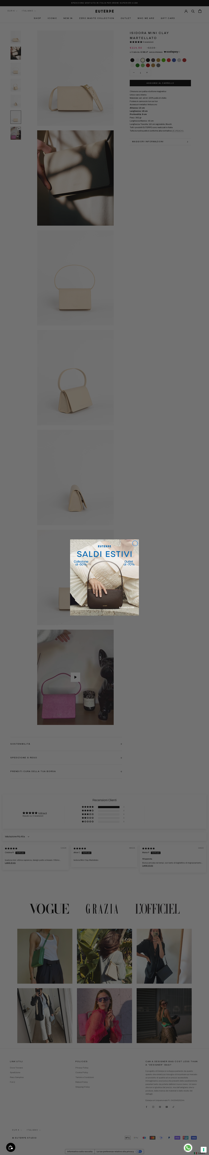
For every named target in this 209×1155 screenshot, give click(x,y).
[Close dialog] (135, 543)
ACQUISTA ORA (126, 607)
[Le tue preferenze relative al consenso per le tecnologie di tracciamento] (204, 1150)
